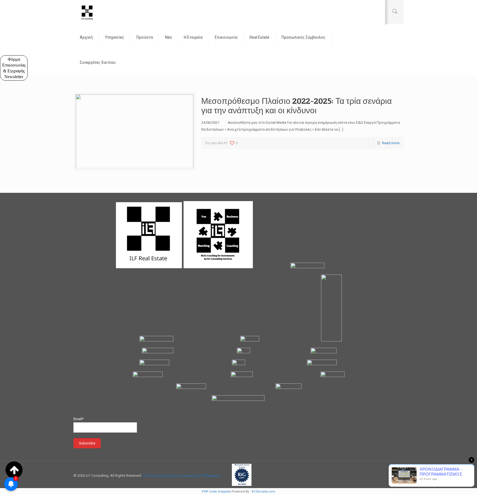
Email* (78, 419)
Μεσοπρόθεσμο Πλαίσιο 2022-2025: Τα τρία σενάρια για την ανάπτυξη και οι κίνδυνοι (296, 105)
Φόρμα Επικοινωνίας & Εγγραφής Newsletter (14, 68)
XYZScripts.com (263, 491)
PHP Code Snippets (216, 491)
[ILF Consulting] (87, 12)
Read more (390, 143)
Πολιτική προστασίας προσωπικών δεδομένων (182, 475)
